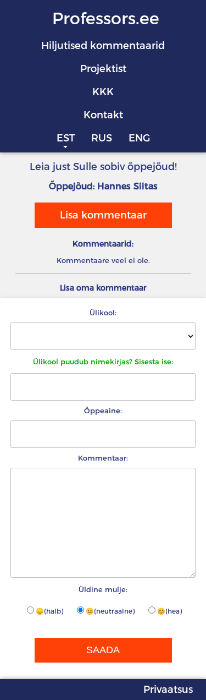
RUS (101, 138)
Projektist (103, 69)
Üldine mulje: (103, 589)
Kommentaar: (103, 457)
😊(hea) (169, 611)
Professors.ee (105, 18)
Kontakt (103, 115)
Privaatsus (168, 689)
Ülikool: (103, 312)
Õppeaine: (103, 410)
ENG (139, 138)
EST (66, 138)
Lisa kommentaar (103, 215)
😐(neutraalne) (110, 611)
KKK (103, 92)
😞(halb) (49, 611)
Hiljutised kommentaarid (103, 46)
